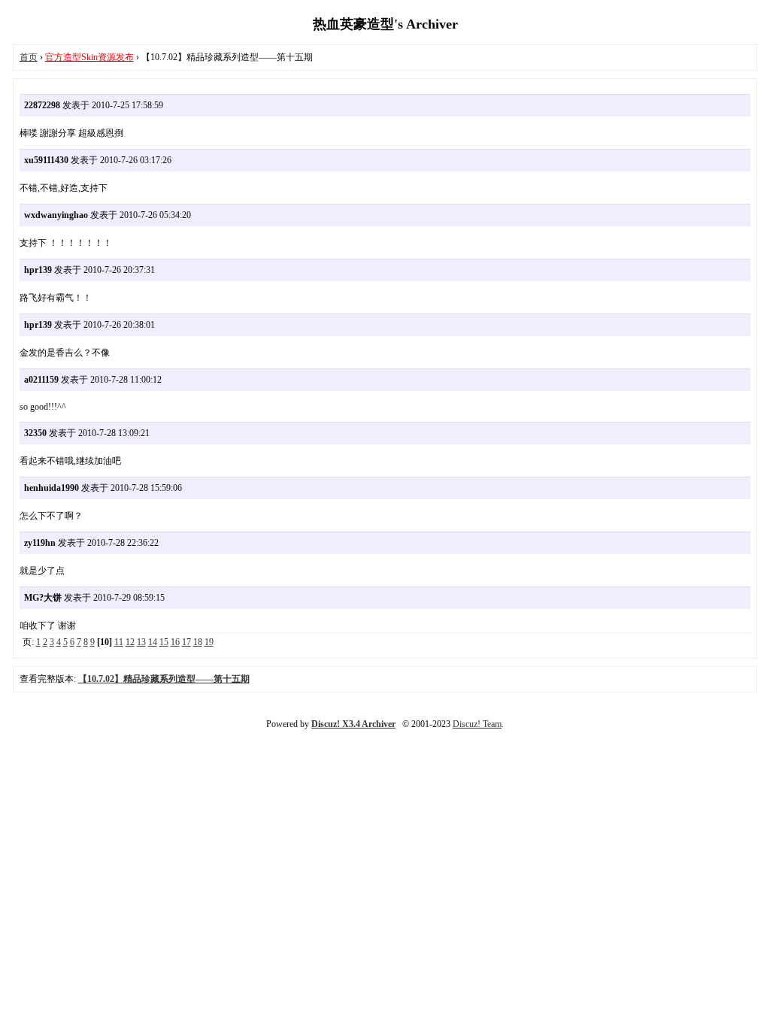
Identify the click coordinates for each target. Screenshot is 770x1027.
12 (130, 642)
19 (209, 642)
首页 (29, 57)
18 (197, 642)
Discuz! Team (477, 724)
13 (141, 642)
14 (152, 642)
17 (186, 642)
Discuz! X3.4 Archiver (353, 724)
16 (175, 642)
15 (163, 642)
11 (118, 642)
